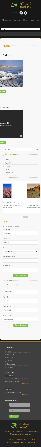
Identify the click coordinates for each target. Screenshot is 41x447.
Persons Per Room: (9, 256)
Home (7, 160)
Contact (33, 439)
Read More (25, 383)
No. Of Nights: (7, 266)
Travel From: (7, 288)
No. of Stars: (7, 248)
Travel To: (6, 297)
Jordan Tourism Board (27, 443)
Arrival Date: (6, 229)
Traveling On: (7, 306)
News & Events (22, 439)
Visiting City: (7, 238)
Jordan (9, 361)
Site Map (10, 367)
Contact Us (9, 173)
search (15, 12)
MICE (7, 169)
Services (8, 166)
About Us (8, 163)
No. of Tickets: (7, 315)
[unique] (20, 5)
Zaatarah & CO (20, 431)
